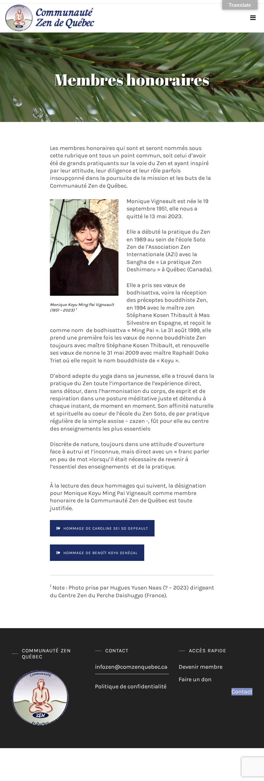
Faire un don (195, 679)
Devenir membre (200, 666)
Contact (241, 691)
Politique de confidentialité (130, 686)
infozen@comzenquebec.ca (131, 666)
